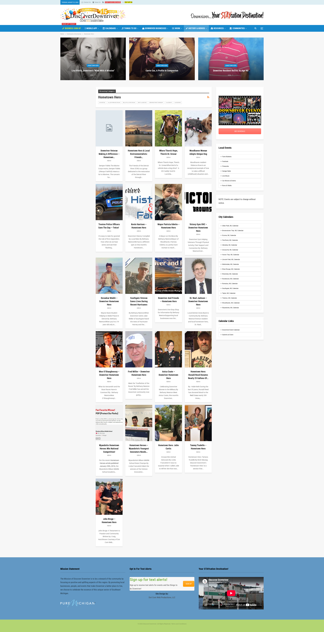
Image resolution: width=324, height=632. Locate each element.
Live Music (225, 176)
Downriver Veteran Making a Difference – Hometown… (109, 154)
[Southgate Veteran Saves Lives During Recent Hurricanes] (138, 276)
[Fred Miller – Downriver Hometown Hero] (138, 349)
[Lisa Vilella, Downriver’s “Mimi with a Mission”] (93, 58)
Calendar (169, 102)
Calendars (110, 28)
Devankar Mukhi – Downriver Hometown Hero (109, 301)
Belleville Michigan (129, 102)
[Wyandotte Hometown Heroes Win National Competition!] (109, 423)
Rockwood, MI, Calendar (230, 279)
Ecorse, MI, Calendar (229, 235)
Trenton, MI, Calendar (229, 298)
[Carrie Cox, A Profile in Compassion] (162, 58)
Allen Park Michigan (114, 102)
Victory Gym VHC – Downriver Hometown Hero (198, 227)
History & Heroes (196, 28)
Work (177, 28)
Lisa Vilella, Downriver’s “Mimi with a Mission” (93, 70)
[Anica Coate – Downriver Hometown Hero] (168, 349)
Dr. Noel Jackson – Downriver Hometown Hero (198, 301)
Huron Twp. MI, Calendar (230, 255)
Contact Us (87, 2)
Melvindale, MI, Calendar (230, 264)
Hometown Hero (93, 65)
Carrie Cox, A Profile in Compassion (162, 70)
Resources (219, 28)
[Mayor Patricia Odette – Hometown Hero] (168, 202)
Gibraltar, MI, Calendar (229, 245)
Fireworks (225, 166)
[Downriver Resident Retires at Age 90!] (231, 58)
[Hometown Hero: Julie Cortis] (168, 423)
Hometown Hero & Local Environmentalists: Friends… (139, 154)
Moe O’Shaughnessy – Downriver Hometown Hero (109, 374)
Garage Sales (226, 171)
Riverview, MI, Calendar (230, 274)
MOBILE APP (91, 28)
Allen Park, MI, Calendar (230, 226)
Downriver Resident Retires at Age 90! (231, 70)
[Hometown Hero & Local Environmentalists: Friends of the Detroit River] (138, 128)
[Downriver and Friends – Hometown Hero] (168, 276)
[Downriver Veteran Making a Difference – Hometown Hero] (109, 128)
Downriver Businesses (155, 28)
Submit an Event (227, 335)
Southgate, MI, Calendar (230, 288)
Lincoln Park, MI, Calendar (231, 259)
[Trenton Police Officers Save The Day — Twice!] (109, 202)
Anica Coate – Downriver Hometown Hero (168, 374)
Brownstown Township (156, 102)
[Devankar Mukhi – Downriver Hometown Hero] (109, 276)
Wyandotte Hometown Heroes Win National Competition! (109, 448)
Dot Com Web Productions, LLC (162, 597)
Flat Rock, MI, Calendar (230, 240)
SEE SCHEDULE (239, 131)
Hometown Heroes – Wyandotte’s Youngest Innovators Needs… (139, 448)
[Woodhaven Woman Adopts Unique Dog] (198, 128)
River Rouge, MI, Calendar (231, 269)
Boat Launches (142, 102)
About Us (97, 2)
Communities (239, 28)
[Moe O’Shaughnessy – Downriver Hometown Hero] (109, 349)
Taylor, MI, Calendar (228, 293)
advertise (102, 102)
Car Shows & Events (229, 181)
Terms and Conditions (178, 624)
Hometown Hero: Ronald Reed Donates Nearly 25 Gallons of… (198, 374)
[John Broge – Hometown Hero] (109, 497)
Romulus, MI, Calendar (230, 283)
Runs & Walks (227, 185)
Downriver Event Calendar (231, 330)
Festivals (225, 161)
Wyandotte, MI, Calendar (230, 308)
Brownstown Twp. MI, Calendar (232, 230)
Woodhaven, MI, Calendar (231, 303)
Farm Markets (226, 157)
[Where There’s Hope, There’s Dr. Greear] (168, 128)
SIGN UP (189, 584)
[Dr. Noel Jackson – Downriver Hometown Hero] (198, 276)
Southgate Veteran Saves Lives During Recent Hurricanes (139, 301)
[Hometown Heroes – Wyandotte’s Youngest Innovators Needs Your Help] (138, 423)
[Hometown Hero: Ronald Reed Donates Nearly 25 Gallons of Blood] (198, 349)
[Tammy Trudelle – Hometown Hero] (198, 423)
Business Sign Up (71, 27)
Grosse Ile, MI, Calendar (230, 250)
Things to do (130, 28)
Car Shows (178, 102)
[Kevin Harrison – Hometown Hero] (138, 202)
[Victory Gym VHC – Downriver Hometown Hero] (198, 202)
